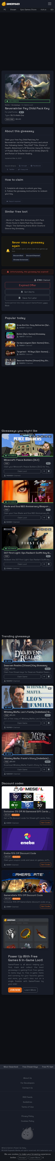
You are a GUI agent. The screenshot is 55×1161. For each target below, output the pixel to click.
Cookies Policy (27, 1121)
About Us (27, 1078)
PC (5, 9)
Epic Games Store (28, 9)
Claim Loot (22, 471)
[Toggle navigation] (49, 3)
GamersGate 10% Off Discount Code (23, 895)
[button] (18, 255)
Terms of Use (27, 1107)
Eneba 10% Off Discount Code (20, 853)
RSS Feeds (27, 1097)
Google (24, 166)
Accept (22, 1157)
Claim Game (22, 676)
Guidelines (27, 1102)
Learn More (35, 1157)
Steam (13, 9)
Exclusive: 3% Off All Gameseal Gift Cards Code (29, 811)
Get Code (45, 822)
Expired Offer (27, 285)
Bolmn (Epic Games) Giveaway (31, 334)
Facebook (37, 166)
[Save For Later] (48, 471)
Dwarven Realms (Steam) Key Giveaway (35, 360)
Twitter (11, 169)
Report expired (15, 201)
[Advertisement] (27, 39)
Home (7, 105)
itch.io (43, 9)
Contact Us (27, 1088)
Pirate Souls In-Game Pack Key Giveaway (24, 223)
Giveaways (15, 105)
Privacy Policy (27, 1116)
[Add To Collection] (44, 471)
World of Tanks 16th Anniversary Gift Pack (25, 220)
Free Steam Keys (30, 1067)
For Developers (27, 1083)
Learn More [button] (30, 990)
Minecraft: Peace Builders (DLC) (21, 459)
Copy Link (24, 169)
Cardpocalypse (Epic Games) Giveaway (35, 343)
